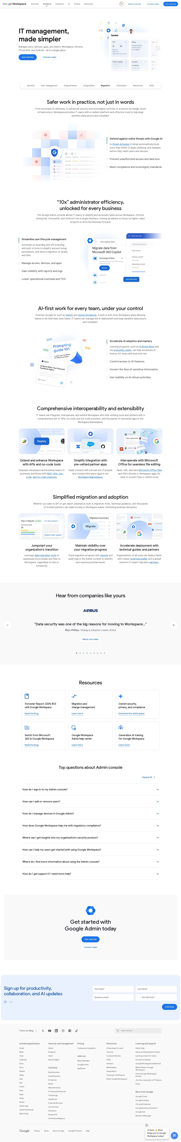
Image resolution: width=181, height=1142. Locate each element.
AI (69, 4)
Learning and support (146, 1043)
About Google (58, 1131)
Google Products (75, 1131)
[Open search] (122, 4)
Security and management (61, 1043)
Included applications (29, 1043)
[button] (174, 1135)
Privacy (37, 1131)
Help (87, 1131)
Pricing (77, 4)
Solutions (35, 4)
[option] (30, 85)
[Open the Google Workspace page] (15, 3)
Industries (59, 4)
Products (47, 4)
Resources (88, 4)
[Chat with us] (174, 1135)
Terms (46, 1131)
